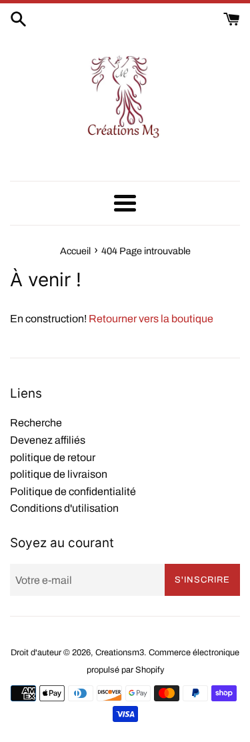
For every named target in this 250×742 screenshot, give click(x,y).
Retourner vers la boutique (151, 318)
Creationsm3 (119, 652)
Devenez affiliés (47, 440)
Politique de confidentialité (73, 491)
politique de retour (52, 457)
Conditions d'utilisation (64, 508)
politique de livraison (58, 474)
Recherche (36, 422)
